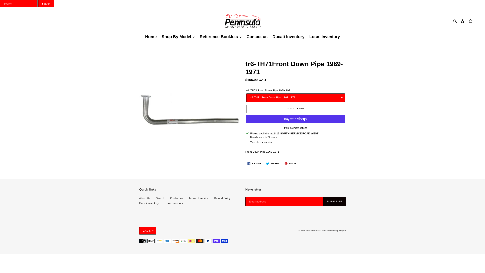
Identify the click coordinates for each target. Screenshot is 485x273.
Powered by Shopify (336, 230)
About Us (144, 198)
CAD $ (147, 230)
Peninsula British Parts (316, 230)
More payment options (295, 128)
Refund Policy (222, 198)
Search (160, 198)
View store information (261, 142)
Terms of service (198, 198)
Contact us (176, 198)
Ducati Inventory (149, 203)
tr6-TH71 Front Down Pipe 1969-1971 (269, 90)
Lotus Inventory (173, 203)
